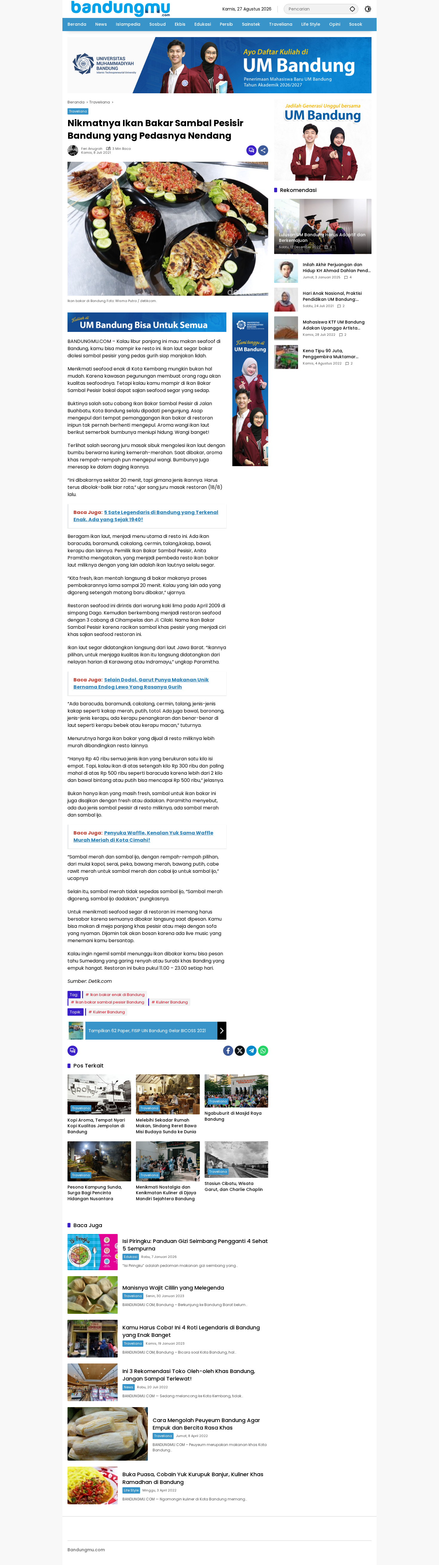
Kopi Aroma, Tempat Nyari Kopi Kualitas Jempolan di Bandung (96, 1126)
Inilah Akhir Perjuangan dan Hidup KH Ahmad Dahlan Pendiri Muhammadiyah (337, 268)
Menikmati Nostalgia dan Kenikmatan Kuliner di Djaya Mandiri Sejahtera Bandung (166, 1193)
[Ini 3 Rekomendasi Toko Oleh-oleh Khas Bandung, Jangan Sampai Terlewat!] (92, 1382)
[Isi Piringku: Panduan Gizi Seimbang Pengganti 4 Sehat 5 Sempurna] (92, 1252)
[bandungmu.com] (122, 9)
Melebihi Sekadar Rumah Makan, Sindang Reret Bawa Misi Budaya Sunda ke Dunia (166, 1126)
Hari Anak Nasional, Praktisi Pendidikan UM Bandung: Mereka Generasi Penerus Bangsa (332, 297)
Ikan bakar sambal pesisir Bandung (110, 1002)
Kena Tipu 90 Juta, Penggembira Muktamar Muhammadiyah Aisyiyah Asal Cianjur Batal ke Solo (335, 354)
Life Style (131, 1490)
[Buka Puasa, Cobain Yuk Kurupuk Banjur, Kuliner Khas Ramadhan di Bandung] (92, 1485)
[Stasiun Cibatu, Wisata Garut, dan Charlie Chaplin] (236, 1159)
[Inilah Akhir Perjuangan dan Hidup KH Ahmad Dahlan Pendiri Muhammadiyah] (286, 271)
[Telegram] (251, 1051)
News (128, 1387)
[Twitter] (240, 1051)
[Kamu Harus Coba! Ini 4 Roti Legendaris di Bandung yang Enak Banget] (92, 1338)
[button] (352, 9)
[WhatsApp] (263, 1051)
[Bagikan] (263, 150)
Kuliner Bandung (172, 1002)
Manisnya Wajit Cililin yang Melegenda (173, 1287)
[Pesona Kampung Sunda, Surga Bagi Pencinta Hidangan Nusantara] (99, 1161)
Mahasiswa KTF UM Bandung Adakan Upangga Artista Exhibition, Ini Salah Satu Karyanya (334, 325)
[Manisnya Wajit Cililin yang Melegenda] (92, 1295)
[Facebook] (228, 1051)
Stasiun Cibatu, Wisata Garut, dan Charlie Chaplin (234, 1186)
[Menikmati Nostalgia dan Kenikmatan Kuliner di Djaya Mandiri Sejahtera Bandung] (167, 1161)
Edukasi (130, 1256)
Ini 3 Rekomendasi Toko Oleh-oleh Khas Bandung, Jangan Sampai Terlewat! (188, 1374)
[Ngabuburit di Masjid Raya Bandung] (236, 1091)
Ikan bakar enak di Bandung (117, 994)
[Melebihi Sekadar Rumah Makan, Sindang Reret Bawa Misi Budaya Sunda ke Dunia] (167, 1094)
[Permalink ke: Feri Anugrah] (74, 150)
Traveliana (78, 111)
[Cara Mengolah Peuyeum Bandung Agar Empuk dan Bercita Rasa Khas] (107, 1434)
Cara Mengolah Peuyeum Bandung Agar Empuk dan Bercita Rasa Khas (206, 1423)
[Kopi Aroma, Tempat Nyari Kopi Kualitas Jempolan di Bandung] (99, 1094)
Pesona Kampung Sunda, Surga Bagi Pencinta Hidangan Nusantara (94, 1193)
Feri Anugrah (91, 148)
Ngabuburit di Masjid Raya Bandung (233, 1116)
